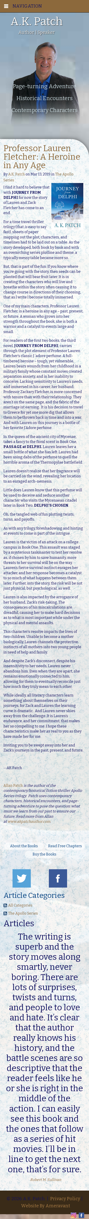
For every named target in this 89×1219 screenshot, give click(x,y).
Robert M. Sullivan (45, 1180)
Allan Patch (13, 785)
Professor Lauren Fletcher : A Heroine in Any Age (41, 156)
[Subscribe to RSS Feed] (5, 906)
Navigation (27, 6)
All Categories (20, 905)
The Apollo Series (23, 913)
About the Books (24, 846)
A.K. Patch (16, 174)
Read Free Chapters (65, 846)
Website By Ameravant (45, 1205)
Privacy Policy (65, 1198)
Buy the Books (44, 854)
